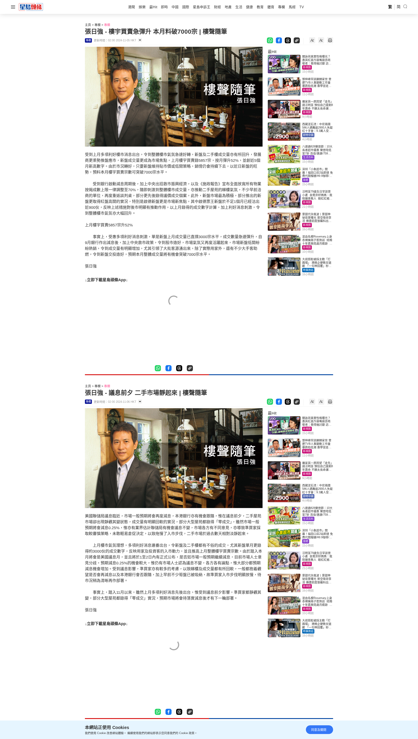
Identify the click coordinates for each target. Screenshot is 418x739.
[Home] (31, 7)
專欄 (97, 25)
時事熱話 (308, 270)
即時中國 (308, 135)
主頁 (88, 25)
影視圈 (307, 67)
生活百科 (308, 157)
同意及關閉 (318, 729)
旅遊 (305, 180)
